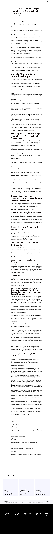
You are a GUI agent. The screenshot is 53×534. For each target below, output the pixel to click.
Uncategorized (29, 15)
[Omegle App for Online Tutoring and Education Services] (10, 487)
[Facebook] (47, 1)
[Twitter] (45, 1)
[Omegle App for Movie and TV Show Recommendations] (42, 487)
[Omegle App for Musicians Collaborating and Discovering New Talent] (26, 487)
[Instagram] (49, 1)
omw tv (39, 288)
